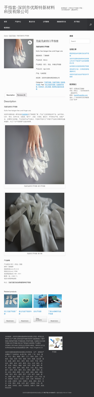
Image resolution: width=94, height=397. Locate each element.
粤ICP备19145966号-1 (50, 392)
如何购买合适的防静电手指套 (79, 66)
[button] (90, 24)
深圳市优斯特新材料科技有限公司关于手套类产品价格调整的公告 (79, 60)
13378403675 (84, 91)
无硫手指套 (12, 36)
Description (11, 95)
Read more (10, 321)
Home (6, 36)
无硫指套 (25, 114)
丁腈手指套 (47, 82)
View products (39, 319)
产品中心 (18, 21)
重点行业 (32, 21)
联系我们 (7, 27)
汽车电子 (41, 87)
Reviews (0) (21, 95)
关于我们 (77, 21)
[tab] (10, 95)
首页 (5, 21)
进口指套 (48, 87)
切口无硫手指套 (50, 84)
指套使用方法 (61, 21)
